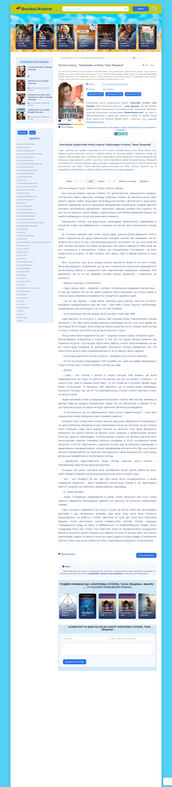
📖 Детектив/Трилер (25, 236)
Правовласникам (68, 554)
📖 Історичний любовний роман (30, 222)
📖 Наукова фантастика (26, 196)
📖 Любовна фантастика (26, 170)
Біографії (22, 132)
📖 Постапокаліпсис (25, 200)
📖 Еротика (21, 180)
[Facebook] (115, 133)
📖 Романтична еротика (26, 183)
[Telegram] (126, 133)
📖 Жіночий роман (24, 177)
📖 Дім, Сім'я (21, 255)
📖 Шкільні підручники (25, 150)
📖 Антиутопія (22, 298)
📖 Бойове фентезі (24, 209)
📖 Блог (19, 321)
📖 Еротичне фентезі (25, 190)
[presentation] (149, 19)
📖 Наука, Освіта (23, 281)
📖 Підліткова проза (24, 160)
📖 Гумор (20, 301)
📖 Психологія (22, 249)
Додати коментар (74, 662)
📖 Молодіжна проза (25, 157)
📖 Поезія (20, 285)
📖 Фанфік (20, 278)
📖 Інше (19, 314)
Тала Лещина (117, 74)
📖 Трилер (20, 232)
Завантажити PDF (95, 94)
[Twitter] (119, 133)
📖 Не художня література (27, 288)
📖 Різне (19, 311)
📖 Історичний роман (25, 219)
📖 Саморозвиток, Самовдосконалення (33, 242)
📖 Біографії (21, 317)
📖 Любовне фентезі (25, 173)
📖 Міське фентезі (24, 206)
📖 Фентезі (21, 203)
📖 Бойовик (21, 275)
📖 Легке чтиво (22, 272)
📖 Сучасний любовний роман (29, 164)
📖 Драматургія (23, 308)
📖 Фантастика (22, 193)
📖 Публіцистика (23, 291)
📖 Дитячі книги (22, 147)
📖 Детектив (21, 239)
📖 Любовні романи (24, 167)
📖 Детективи (22, 229)
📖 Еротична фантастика (27, 186)
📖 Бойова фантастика (26, 213)
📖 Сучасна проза (24, 265)
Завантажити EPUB (114, 94)
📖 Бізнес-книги (23, 245)
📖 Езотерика (22, 252)
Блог (32, 132)
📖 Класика (21, 258)
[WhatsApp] (123, 133)
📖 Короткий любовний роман (29, 154)
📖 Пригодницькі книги (26, 216)
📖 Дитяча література (25, 144)
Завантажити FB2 (133, 94)
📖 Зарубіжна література (27, 226)
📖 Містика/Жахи (23, 268)
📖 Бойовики (21, 294)
